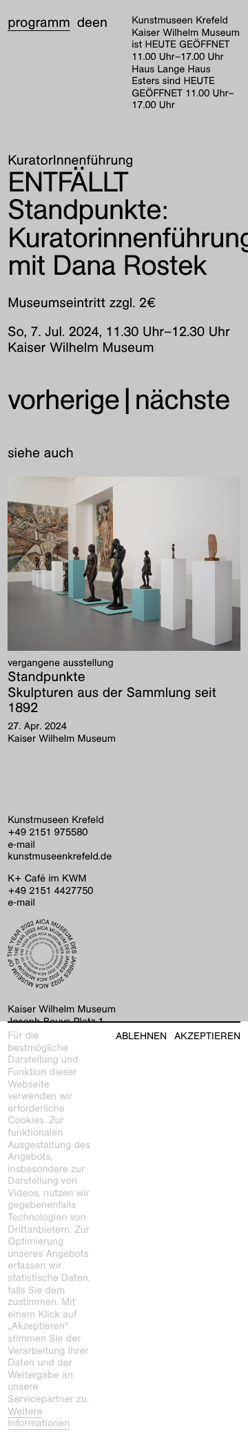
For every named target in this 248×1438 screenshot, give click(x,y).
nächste (181, 399)
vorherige (63, 399)
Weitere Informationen (39, 1418)
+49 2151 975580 (47, 832)
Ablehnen (141, 1036)
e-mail (21, 845)
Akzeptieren (207, 1036)
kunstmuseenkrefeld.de (60, 857)
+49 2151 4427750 (50, 891)
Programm (39, 22)
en (99, 22)
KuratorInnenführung (70, 160)
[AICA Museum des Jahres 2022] (124, 953)
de (84, 22)
